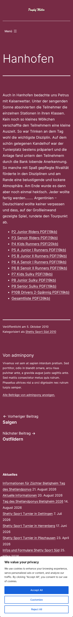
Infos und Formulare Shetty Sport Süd (31, 550)
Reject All (36, 609)
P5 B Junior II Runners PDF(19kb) (39, 256)
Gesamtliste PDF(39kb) (31, 298)
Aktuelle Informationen (20, 495)
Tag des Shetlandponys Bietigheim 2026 (33, 501)
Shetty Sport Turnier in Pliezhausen (29, 538)
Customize (36, 599)
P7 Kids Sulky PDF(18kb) (32, 274)
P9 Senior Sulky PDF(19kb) (34, 286)
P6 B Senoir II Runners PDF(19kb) (39, 268)
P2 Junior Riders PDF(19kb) (34, 232)
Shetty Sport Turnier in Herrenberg (29, 526)
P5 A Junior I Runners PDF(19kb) (39, 250)
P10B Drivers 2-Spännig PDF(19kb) (40, 292)
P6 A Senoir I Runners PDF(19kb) (39, 262)
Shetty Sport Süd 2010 (41, 331)
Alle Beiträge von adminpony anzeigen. (29, 395)
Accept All (36, 590)
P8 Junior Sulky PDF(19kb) (34, 280)
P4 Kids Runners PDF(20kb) (35, 244)
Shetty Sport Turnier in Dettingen (28, 514)
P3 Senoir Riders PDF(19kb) (35, 238)
